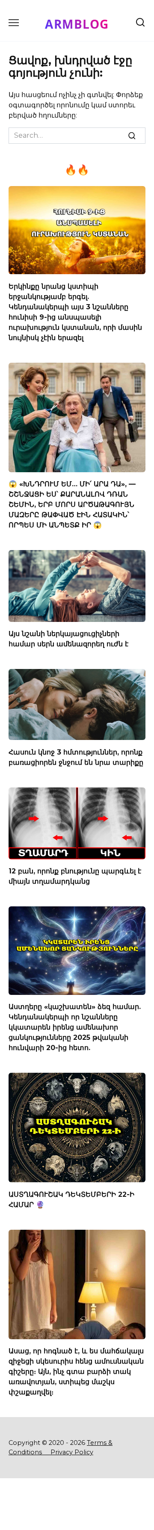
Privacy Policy (71, 1452)
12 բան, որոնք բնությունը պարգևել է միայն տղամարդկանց (75, 876)
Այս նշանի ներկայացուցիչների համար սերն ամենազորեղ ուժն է (68, 639)
